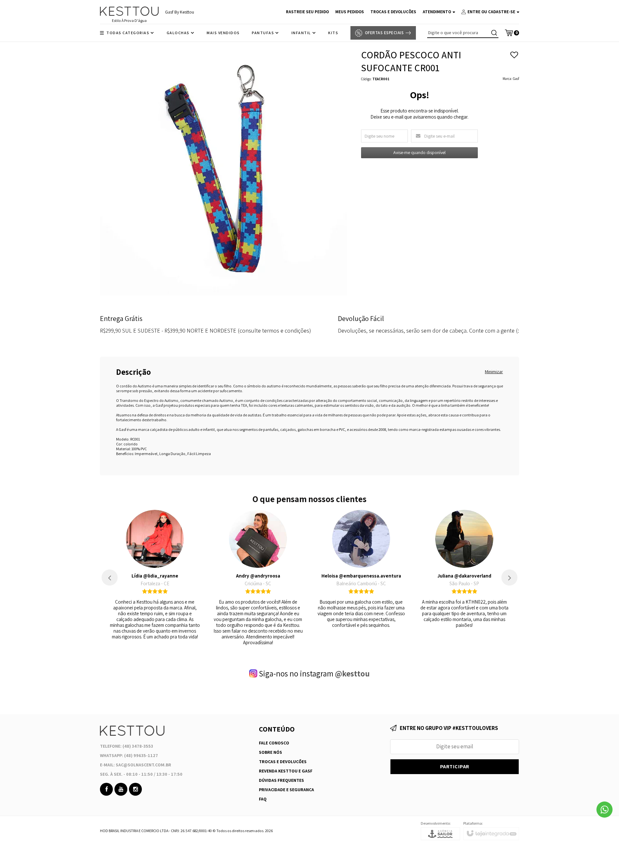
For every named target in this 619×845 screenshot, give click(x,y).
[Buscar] (493, 33)
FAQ (263, 799)
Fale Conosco (274, 743)
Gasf (516, 78)
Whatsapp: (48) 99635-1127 (129, 755)
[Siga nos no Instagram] (135, 789)
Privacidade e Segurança (286, 789)
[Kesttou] (129, 11)
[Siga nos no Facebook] (106, 789)
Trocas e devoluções (393, 12)
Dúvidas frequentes (281, 780)
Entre (473, 12)
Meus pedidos (349, 12)
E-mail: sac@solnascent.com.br (135, 764)
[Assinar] (454, 766)
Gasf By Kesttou (179, 12)
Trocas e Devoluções (283, 761)
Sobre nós (270, 752)
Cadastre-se (501, 12)
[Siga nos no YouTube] (120, 789)
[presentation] (110, 577)
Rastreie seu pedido (307, 12)
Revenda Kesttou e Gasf (285, 771)
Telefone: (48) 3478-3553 (126, 746)
